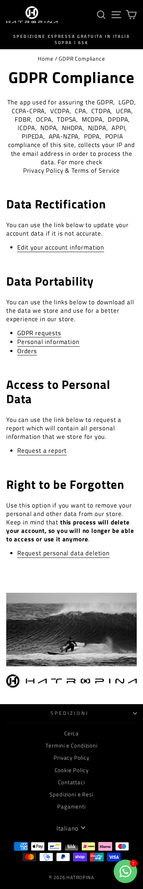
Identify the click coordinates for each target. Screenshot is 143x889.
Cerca (71, 733)
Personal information (48, 341)
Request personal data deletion (63, 553)
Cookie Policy (72, 770)
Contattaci (71, 782)
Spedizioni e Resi (71, 794)
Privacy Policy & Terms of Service (71, 170)
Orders (27, 351)
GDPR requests (39, 333)
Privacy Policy (71, 757)
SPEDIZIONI (70, 713)
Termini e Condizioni (71, 745)
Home (45, 58)
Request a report (42, 450)
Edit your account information (60, 247)
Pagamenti (71, 806)
